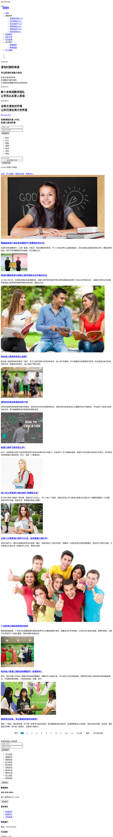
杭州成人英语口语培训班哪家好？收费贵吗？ (22, 671)
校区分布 (8, 37)
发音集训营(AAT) (16, 18)
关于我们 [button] (8, 42)
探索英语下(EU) (16, 29)
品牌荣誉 (13, 45)
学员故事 (8, 40)
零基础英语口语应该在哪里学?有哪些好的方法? (23, 243)
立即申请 (5, 782)
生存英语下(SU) (16, 24)
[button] (4, 115)
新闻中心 (29, 174)
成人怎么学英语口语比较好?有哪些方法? (20, 493)
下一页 (79, 733)
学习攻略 (8, 50)
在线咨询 (5, 801)
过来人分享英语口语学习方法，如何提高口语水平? (24, 538)
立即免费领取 (6, 163)
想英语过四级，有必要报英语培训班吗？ (20, 719)
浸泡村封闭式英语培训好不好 (14, 402)
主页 (2, 174)
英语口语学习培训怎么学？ (13, 447)
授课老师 (8, 34)
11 (72, 733)
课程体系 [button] (8, 16)
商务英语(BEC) (15, 32)
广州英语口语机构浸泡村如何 (14, 626)
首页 (7, 13)
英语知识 (8, 812)
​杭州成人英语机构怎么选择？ (14, 356)
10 (66, 733)
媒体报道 (13, 47)
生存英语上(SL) (16, 21)
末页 (87, 733)
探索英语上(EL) (16, 26)
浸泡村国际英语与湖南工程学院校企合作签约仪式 (24, 275)
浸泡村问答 (19, 174)
